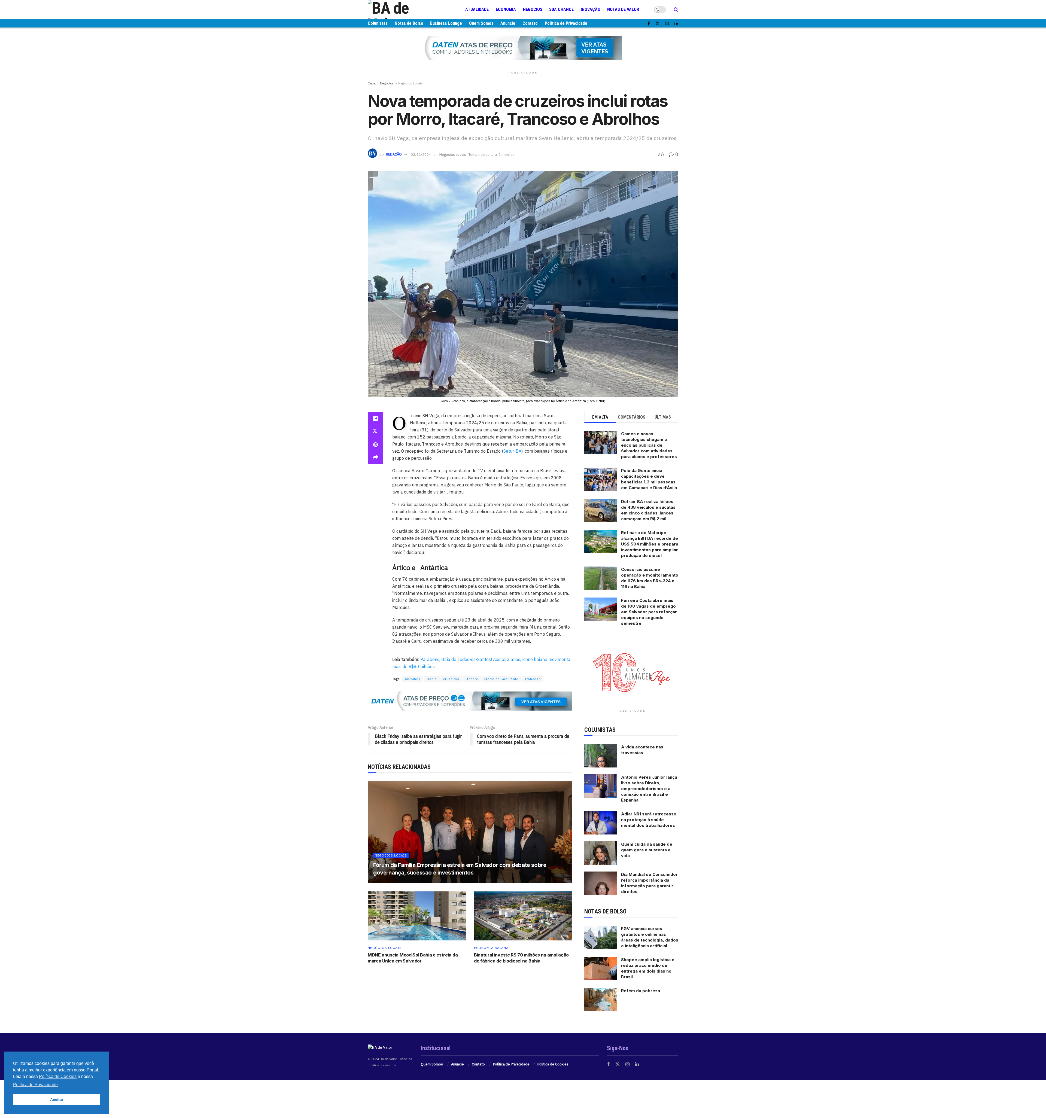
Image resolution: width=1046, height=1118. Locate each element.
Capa (372, 83)
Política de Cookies (552, 1064)
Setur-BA (512, 451)
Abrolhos (413, 679)
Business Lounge (446, 23)
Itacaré (472, 679)
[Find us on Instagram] (667, 23)
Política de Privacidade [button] (35, 1084)
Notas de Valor (623, 9)
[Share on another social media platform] (375, 457)
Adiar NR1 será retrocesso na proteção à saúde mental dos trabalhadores (648, 819)
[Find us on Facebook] (648, 23)
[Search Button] (676, 9)
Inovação (590, 9)
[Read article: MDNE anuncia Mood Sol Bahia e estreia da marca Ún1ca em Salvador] (417, 915)
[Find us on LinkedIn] (676, 23)
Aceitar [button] (56, 1099)
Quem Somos (481, 23)
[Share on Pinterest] (375, 444)
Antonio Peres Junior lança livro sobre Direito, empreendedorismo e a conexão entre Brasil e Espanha (649, 789)
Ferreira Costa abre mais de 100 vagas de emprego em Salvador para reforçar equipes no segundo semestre (649, 612)
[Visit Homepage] (400, 9)
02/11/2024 (421, 154)
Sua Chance (561, 9)
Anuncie (507, 23)
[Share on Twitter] (375, 431)
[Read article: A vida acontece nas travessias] (600, 755)
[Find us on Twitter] (657, 23)
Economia (506, 9)
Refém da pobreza (640, 990)
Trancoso (533, 679)
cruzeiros (451, 679)
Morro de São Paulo (501, 679)
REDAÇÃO (394, 154)
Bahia (432, 679)
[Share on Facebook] (375, 418)
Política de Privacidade (566, 23)
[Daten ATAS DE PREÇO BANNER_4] (523, 47)
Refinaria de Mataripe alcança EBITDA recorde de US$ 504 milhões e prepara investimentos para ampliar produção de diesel (649, 544)
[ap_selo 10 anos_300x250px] (631, 672)
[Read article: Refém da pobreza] (600, 999)
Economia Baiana (491, 947)
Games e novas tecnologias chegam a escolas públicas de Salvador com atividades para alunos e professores (649, 445)
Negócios (532, 9)
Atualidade (477, 9)
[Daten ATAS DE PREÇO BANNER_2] (470, 700)
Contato (530, 23)
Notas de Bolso (409, 23)
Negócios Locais (410, 83)
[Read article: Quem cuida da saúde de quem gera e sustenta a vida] (600, 853)
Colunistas (378, 23)
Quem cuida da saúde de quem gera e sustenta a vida (646, 850)
